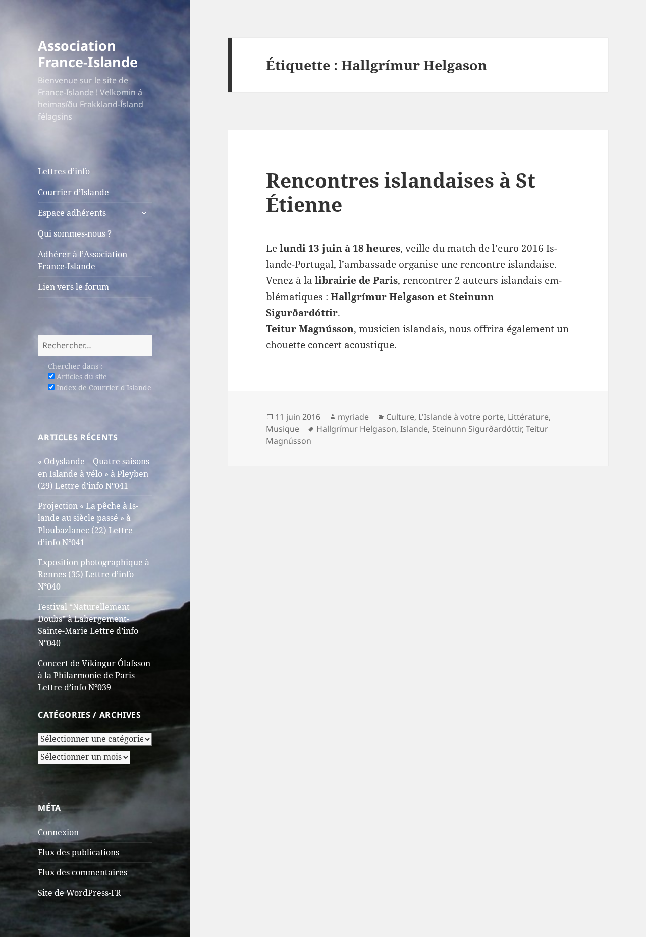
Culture (400, 416)
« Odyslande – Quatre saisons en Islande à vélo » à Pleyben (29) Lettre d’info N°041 (93, 473)
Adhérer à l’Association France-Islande (82, 260)
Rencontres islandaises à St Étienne (400, 191)
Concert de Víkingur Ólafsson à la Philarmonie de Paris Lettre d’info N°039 (94, 675)
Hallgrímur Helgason (356, 428)
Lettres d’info (64, 171)
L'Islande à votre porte (461, 416)
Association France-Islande (88, 53)
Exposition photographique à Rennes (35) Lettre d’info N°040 (93, 574)
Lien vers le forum (73, 286)
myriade (353, 416)
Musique (282, 428)
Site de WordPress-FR (79, 892)
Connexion (58, 832)
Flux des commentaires (82, 872)
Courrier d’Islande (73, 192)
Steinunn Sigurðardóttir (477, 428)
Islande (414, 428)
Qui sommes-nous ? (75, 233)
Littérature (528, 416)
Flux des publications (78, 852)
